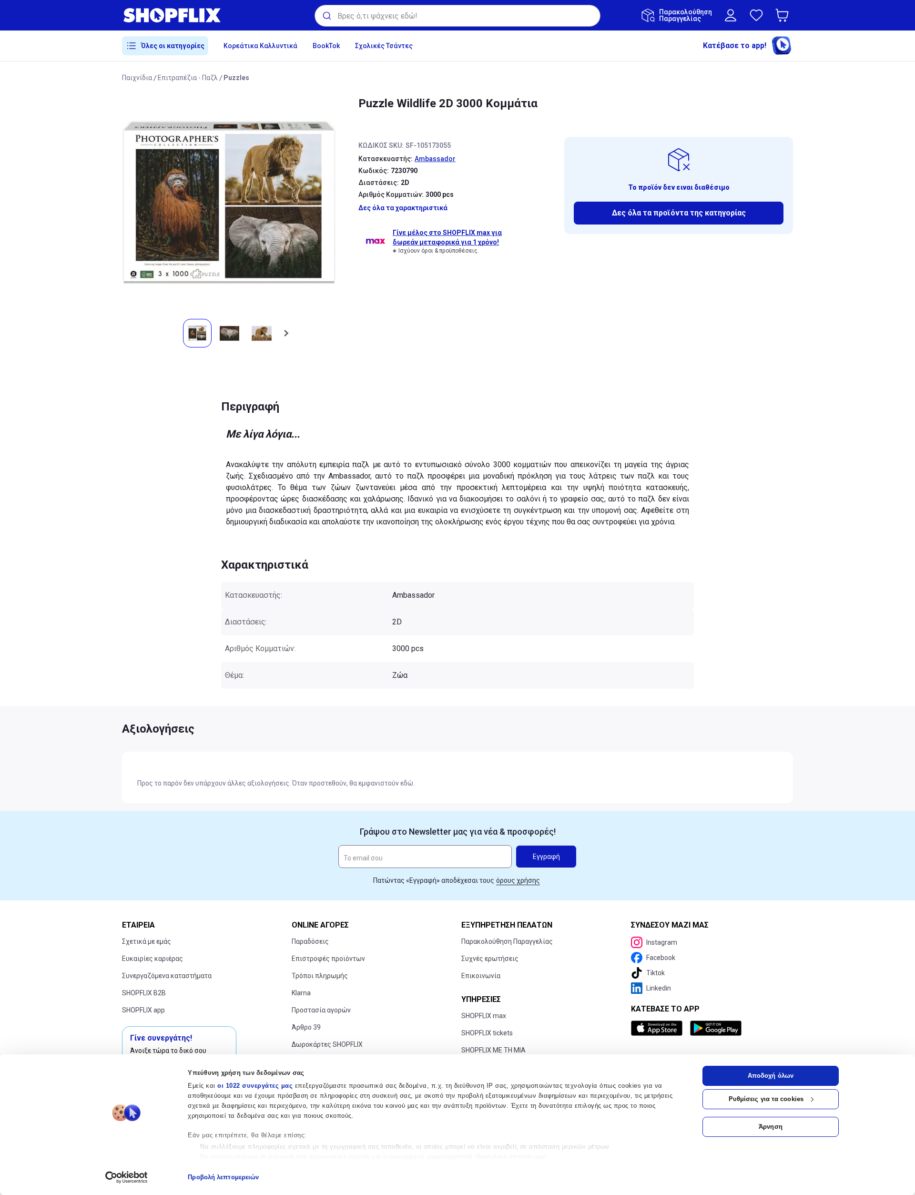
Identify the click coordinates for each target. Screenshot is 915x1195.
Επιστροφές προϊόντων (328, 958)
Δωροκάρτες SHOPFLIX (327, 1044)
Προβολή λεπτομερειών (223, 1177)
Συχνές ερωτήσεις (489, 958)
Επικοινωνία (480, 976)
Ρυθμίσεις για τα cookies (766, 1099)
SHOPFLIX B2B (144, 993)
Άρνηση (771, 1126)
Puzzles (236, 78)
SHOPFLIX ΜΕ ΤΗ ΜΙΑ (493, 1050)
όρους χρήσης (518, 880)
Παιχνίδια (137, 78)
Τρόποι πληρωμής (320, 976)
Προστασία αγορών (321, 1010)
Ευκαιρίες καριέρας (152, 958)
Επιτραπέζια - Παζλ (188, 78)
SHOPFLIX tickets (487, 1033)
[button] (784, 15)
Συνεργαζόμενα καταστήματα (167, 976)
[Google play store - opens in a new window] (715, 1028)
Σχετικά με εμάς (146, 941)
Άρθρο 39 (306, 1027)
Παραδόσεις (310, 941)
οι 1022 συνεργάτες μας (255, 1085)
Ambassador (435, 159)
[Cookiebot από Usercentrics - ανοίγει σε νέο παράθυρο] (126, 1177)
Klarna (301, 993)
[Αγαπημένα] (756, 15)
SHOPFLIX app (143, 1010)
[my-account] (730, 15)
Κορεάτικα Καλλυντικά (260, 46)
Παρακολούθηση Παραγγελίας (507, 941)
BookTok (326, 46)
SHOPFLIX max (483, 1016)
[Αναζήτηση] (326, 15)
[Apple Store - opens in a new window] (658, 1028)
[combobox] (457, 16)
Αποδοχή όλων (770, 1075)
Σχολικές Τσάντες (384, 46)
